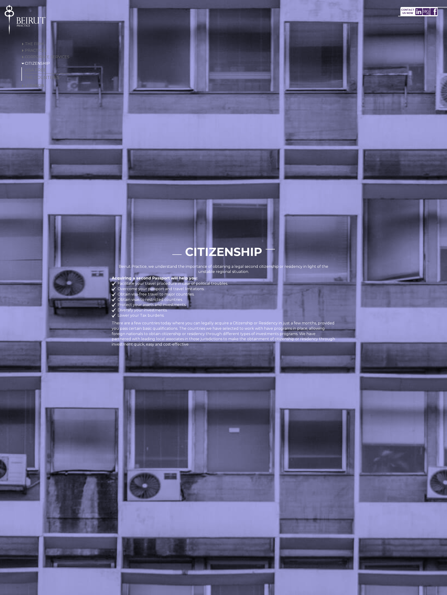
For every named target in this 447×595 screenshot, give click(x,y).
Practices (36, 50)
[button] (23, 44)
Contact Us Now (407, 11)
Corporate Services (47, 57)
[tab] (45, 44)
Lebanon (34, 85)
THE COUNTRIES (41, 77)
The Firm (34, 44)
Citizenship (37, 63)
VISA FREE (35, 70)
